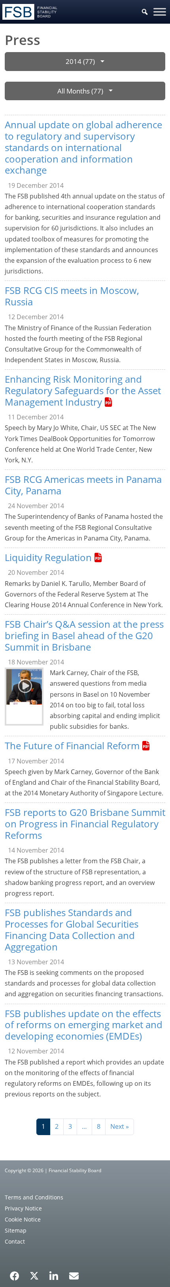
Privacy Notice (23, 1208)
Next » (119, 1126)
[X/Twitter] (34, 1275)
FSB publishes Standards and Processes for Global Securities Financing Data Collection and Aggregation (71, 929)
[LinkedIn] (54, 1273)
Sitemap (15, 1230)
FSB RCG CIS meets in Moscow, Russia (72, 296)
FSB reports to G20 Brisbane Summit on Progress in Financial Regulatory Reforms (85, 824)
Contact (15, 1241)
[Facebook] (15, 1273)
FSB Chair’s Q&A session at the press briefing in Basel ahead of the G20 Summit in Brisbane (84, 635)
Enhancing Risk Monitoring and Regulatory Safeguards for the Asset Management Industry (83, 390)
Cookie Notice (23, 1219)
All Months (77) (80, 90)
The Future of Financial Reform (72, 745)
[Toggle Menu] (159, 11)
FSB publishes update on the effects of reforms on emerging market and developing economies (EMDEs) (83, 1025)
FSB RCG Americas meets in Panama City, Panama (83, 485)
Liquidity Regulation (48, 557)
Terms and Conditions (34, 1197)
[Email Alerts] (74, 1275)
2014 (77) (80, 61)
